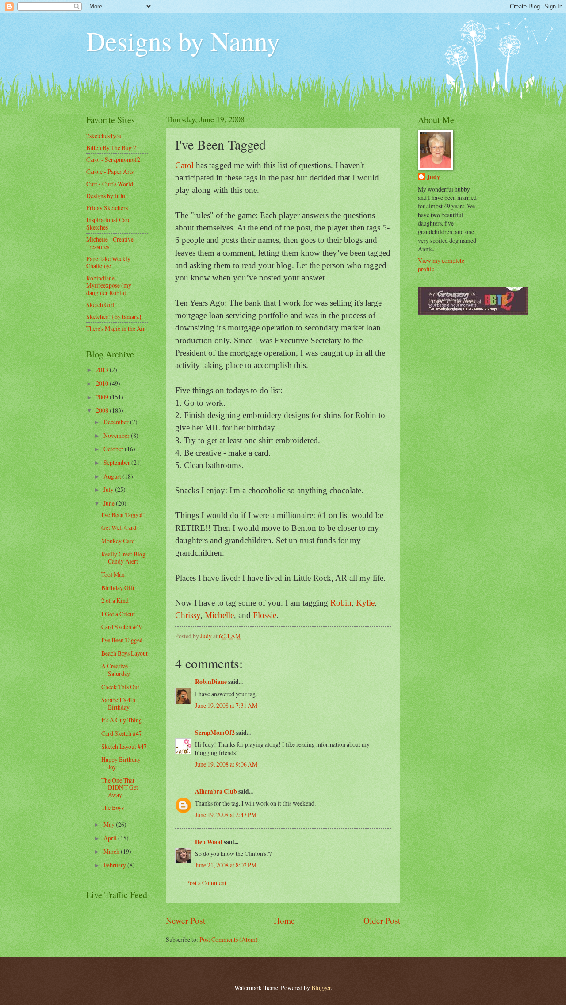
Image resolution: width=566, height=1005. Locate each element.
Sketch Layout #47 (124, 746)
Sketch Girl (100, 304)
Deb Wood (208, 841)
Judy (433, 177)
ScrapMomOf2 (215, 732)
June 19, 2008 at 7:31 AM (226, 705)
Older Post (381, 920)
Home (284, 920)
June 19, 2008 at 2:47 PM (225, 814)
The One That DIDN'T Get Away (119, 787)
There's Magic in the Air (115, 328)
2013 (103, 369)
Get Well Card (118, 527)
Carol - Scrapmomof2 (113, 159)
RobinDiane (211, 681)
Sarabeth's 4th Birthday (118, 703)
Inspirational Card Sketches (108, 223)
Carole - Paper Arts (110, 171)
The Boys (112, 807)
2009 (103, 397)
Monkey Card (118, 541)
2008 (103, 410)
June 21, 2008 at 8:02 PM (225, 865)
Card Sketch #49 (121, 626)
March (112, 851)
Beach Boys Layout (124, 653)
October (114, 449)
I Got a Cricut (118, 614)
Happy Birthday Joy (121, 763)
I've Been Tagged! (123, 514)
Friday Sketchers (107, 207)
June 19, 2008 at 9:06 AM (226, 764)
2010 (103, 383)
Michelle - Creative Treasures (110, 243)
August (112, 476)
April (110, 838)
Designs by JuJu (105, 196)
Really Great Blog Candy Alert (123, 558)
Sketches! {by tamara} (114, 316)
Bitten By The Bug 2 (111, 147)
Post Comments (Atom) (228, 939)
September (117, 462)
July (109, 489)
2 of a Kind (115, 600)
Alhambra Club (216, 791)
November (117, 435)
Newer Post (185, 920)
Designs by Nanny (183, 40)
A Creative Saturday (115, 670)
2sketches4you (104, 135)
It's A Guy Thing (121, 720)
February (115, 865)
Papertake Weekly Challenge (108, 262)
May (109, 824)
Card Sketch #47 (121, 733)
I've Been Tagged (122, 640)
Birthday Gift (117, 587)
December (116, 422)
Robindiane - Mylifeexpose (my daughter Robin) (108, 285)
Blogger (321, 987)
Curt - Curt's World (109, 184)
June (109, 503)
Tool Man (113, 574)
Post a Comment (206, 882)
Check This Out (120, 687)
